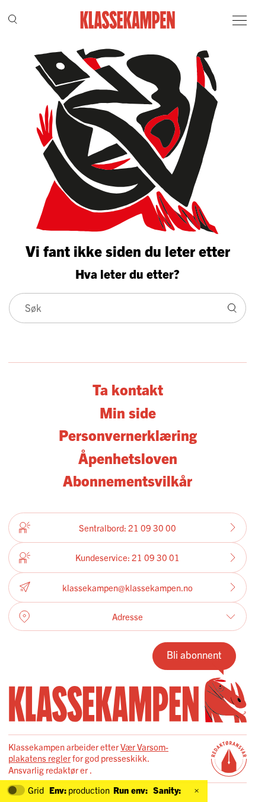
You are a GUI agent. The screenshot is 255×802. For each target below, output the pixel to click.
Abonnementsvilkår (127, 480)
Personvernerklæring (128, 434)
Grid (36, 790)
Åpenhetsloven (127, 457)
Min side (128, 411)
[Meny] (239, 20)
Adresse (127, 616)
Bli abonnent (194, 654)
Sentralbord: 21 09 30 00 (127, 527)
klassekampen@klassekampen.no (127, 587)
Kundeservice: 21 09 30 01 (127, 557)
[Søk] (12, 20)
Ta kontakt (128, 388)
